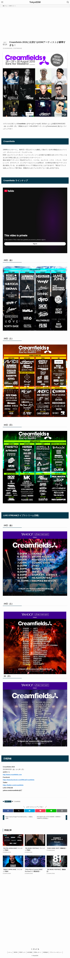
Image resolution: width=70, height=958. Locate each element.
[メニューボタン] (2, 2)
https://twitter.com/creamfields (13, 785)
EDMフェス (8, 801)
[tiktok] (36, 949)
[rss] (38, 949)
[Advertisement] (35, 21)
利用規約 (45, 952)
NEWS (15, 952)
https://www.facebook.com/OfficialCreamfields (18, 780)
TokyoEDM (35, 2)
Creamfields (17, 801)
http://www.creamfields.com (12, 774)
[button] (8, 810)
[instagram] (34, 949)
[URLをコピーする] (62, 810)
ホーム (10, 952)
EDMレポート (37, 952)
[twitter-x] (32, 949)
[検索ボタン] (68, 2)
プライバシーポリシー (56, 952)
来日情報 (29, 952)
